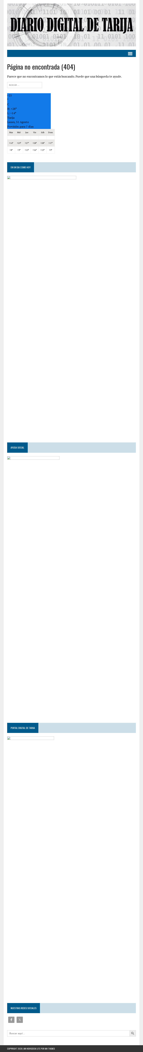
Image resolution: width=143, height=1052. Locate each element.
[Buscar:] (24, 85)
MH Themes (50, 1048)
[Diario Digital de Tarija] (71, 24)
